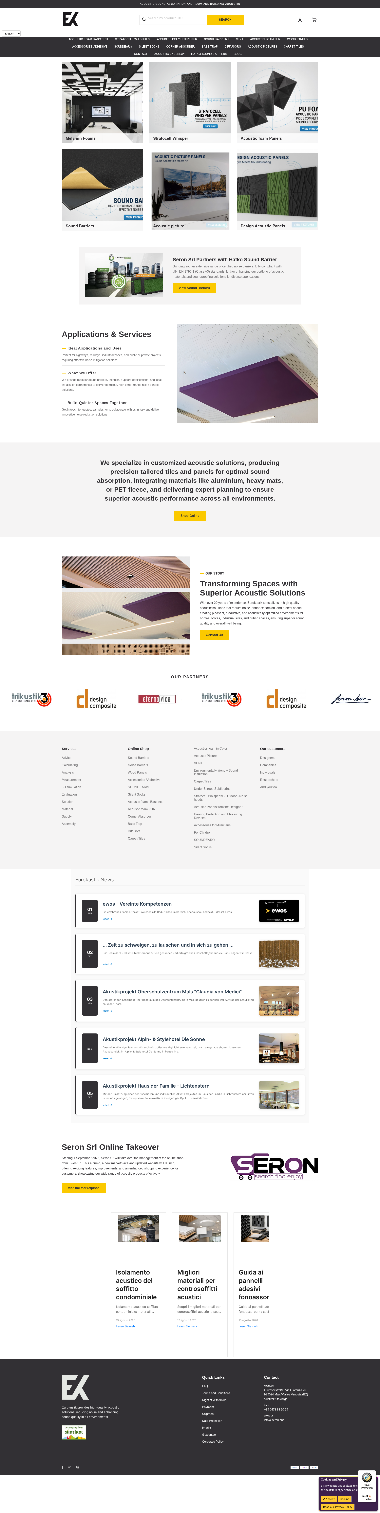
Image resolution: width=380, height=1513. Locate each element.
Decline (344, 1499)
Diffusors (134, 831)
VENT (198, 763)
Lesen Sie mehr (126, 1326)
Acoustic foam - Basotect (145, 801)
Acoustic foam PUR (141, 809)
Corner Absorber (139, 816)
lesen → (107, 918)
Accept (330, 1499)
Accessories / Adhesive (144, 779)
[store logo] (71, 19)
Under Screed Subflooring (212, 788)
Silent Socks (136, 794)
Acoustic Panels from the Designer (218, 807)
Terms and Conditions (216, 1393)
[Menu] (373, 1472)
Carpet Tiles (202, 781)
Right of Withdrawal (214, 1400)
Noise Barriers (138, 765)
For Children (203, 832)
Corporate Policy (213, 1441)
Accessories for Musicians (212, 825)
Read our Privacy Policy (337, 1506)
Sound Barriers (138, 757)
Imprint (206, 1427)
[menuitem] (88, 39)
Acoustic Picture (205, 755)
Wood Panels (137, 772)
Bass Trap (135, 823)
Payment (208, 1407)
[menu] (190, 47)
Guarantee (209, 1434)
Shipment (208, 1413)
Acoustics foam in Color (210, 748)
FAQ (205, 1386)
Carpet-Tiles (136, 838)
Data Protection (212, 1420)
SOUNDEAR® (138, 787)
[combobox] (176, 18)
